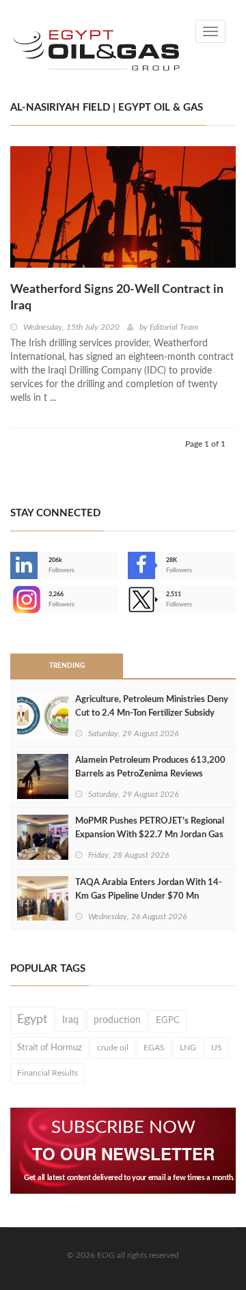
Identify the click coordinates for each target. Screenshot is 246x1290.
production (117, 1020)
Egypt (32, 1019)
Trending (67, 665)
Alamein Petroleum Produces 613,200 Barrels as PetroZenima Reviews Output (150, 774)
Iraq (70, 1020)
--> (11, 599)
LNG (188, 1047)
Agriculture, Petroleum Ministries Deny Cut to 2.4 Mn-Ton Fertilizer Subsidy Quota (151, 713)
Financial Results (47, 1073)
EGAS (154, 1047)
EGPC (168, 1020)
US (216, 1047)
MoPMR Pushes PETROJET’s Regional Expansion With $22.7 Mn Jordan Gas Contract (149, 835)
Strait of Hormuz (49, 1047)
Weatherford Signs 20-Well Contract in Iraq (116, 297)
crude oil (112, 1047)
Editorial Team (174, 327)
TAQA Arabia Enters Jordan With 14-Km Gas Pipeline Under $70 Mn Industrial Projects (148, 896)
